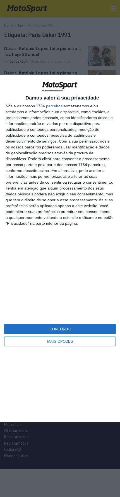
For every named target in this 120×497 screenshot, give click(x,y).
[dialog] (60, 249)
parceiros (54, 106)
